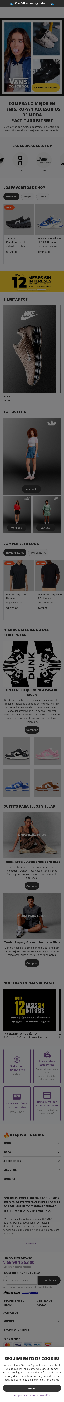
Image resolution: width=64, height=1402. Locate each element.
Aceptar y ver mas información (32, 1395)
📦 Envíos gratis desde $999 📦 (32, 3)
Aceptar (32, 1388)
